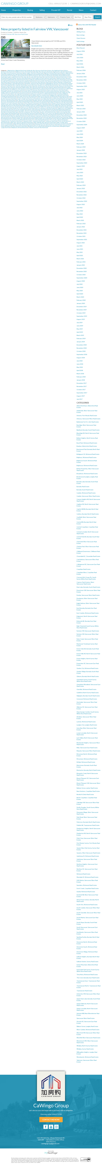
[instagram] (56, 1127)
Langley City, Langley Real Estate (87, 725)
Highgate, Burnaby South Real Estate (88, 696)
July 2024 (79, 131)
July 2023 (79, 169)
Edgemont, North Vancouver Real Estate (22, 88)
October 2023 (81, 160)
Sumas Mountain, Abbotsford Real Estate (63, 118)
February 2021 (81, 262)
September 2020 (82, 278)
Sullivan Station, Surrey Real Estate (87, 961)
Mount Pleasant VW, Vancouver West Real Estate (60, 103)
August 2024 (81, 128)
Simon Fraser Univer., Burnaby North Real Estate (54, 113)
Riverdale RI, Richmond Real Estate (87, 877)
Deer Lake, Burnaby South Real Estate (88, 587)
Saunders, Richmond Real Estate (87, 885)
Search (97, 17)
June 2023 (80, 172)
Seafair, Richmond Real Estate (86, 891)
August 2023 (81, 166)
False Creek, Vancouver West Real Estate (57, 90)
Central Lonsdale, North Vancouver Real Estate (47, 81)
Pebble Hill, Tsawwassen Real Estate (88, 825)
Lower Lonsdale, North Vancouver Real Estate (29, 99)
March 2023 (80, 182)
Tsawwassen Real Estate (84, 991)
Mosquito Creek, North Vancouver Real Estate (12, 103)
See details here (36, 46)
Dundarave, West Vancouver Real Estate (11, 87)
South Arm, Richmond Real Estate (87, 904)
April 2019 (80, 332)
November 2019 (82, 310)
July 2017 (79, 399)
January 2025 (81, 112)
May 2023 (80, 175)
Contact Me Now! (51, 1120)
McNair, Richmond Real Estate (86, 762)
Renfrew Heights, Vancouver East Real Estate (27, 110)
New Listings (81, 35)
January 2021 (81, 265)
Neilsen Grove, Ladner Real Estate (87, 788)
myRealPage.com (51, 1153)
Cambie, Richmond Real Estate (86, 493)
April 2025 (80, 102)
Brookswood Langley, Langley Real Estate (11, 77)
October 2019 (81, 313)
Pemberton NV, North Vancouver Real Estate (24, 108)
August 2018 (81, 357)
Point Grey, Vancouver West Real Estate (45, 108)
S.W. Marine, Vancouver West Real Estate (29, 112)
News (81, 10)
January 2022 (81, 227)
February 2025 (81, 108)
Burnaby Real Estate (83, 486)
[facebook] (45, 1127)
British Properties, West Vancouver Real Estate (41, 75)
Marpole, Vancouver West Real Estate (88, 751)
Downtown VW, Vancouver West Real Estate (43, 86)
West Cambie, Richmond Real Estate (88, 1029)
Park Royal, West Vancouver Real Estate (11, 106)
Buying (30, 10)
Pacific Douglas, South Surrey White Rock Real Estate (36, 105)
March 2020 (80, 297)
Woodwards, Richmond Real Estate (87, 1057)
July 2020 (79, 284)
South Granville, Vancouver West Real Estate (45, 114)
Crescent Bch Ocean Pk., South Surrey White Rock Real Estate (86, 578)
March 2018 (80, 373)
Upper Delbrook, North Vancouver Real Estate (44, 122)
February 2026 (81, 70)
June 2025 (80, 96)
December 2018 (82, 345)
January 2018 (81, 380)
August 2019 (81, 319)
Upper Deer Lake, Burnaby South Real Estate (21, 122)
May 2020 (80, 290)
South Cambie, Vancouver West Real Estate (23, 114)
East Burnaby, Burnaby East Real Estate (54, 87)
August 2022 (81, 204)
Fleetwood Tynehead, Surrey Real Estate (11, 91)
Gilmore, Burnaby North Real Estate (88, 676)
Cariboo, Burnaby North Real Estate (88, 514)
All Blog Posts (81, 32)
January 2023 (81, 188)
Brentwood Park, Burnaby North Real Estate (16, 74)
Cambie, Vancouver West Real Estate (88, 496)
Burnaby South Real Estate (85, 490)
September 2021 (82, 239)
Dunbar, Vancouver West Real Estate (88, 595)
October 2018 (81, 351)
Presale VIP (55, 10)
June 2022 (80, 211)
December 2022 (82, 191)
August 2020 (81, 281)
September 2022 (82, 201)
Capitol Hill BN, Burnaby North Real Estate (17, 79)
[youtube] (51, 1127)
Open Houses (81, 38)
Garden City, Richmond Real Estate (87, 668)
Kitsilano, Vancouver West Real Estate (26, 97)
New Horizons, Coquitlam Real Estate (88, 791)
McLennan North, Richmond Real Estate (62, 100)
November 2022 (82, 195)
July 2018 (79, 361)
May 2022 (80, 214)
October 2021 (81, 236)
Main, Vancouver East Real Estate (87, 747)
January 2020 (81, 303)
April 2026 (80, 64)
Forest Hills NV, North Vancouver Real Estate (55, 91)
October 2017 (81, 389)
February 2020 (81, 300)
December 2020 (82, 268)
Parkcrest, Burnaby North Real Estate (88, 822)
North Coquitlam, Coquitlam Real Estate (61, 104)
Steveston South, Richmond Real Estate (53, 117)
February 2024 (81, 147)
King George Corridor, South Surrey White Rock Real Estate (88, 712)
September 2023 (82, 163)
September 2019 (82, 316)
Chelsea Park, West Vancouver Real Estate (41, 82)
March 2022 (80, 220)
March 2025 (80, 105)
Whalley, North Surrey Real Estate (87, 1046)
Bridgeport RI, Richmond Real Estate (88, 454)
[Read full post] (15, 49)
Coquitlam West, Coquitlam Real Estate (17, 84)
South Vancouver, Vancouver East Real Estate (38, 116)
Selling (42, 10)
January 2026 (81, 73)
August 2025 (81, 89)
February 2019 (81, 338)
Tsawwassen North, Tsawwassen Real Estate (34, 121)
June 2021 (80, 249)
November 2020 (82, 271)
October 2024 (81, 121)
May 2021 (80, 252)
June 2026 (80, 57)
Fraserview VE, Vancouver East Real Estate (29, 92)
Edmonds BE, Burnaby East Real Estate (42, 88)
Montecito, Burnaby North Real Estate (88, 770)
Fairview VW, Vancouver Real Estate (88, 631)
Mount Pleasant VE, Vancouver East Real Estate (36, 103)
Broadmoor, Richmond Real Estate (87, 473)
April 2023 (80, 179)
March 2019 (80, 335)
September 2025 (82, 86)
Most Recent (81, 48)
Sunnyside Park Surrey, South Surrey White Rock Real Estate (88, 970)
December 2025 (82, 77)
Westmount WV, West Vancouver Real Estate (16, 126)
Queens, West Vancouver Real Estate (88, 853)
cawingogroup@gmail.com (85, 3)
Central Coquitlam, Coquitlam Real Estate (25, 81)
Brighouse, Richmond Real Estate (87, 465)
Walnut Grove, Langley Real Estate (87, 1026)
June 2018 (80, 364)
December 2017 (82, 383)
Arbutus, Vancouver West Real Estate (88, 419)
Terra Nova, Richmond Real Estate (87, 974)
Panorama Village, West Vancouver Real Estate (61, 105)
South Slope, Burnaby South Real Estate (17, 116)
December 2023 (82, 153)
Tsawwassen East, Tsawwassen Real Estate (11, 121)
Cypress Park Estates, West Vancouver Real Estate (85, 583)
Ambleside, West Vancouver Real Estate (37, 70)
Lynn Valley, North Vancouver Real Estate (51, 99)
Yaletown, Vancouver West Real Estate (38, 127)
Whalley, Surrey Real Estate (85, 1049)
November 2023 (82, 156)
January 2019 (81, 342)
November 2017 (82, 386)
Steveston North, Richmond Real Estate (33, 117)
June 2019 (80, 326)
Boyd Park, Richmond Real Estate (87, 443)
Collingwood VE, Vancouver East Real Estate (56, 83)
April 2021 (80, 255)
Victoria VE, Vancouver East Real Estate (59, 123)
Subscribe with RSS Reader (87, 25)
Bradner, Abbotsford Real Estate (87, 446)
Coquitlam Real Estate (83, 569)
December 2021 (82, 230)
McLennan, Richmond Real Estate (87, 759)
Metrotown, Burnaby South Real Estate (43, 101)
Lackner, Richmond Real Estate (86, 722)
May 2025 (80, 99)
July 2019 (79, 322)
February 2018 (81, 377)
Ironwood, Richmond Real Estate (87, 699)
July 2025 (79, 92)
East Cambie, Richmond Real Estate (88, 613)
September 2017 (82, 393)
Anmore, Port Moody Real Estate (87, 415)
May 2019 (80, 329)
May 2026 (80, 61)
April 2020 (80, 294)
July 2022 (79, 207)
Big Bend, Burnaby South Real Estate (88, 430)
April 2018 (80, 370)
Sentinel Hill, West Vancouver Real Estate (30, 113)
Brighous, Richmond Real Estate (86, 457)
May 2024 (80, 137)
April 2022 (80, 217)
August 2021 (81, 243)
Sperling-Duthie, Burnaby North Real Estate (12, 117)
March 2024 (80, 144)
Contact (93, 10)
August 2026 (81, 51)
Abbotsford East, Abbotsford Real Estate (17, 70)
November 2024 (82, 118)
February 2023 (81, 185)
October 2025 (81, 83)
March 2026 (80, 67)
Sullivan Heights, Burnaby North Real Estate (23, 118)
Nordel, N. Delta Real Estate (85, 794)
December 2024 (82, 115)
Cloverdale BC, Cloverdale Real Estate (88, 556)
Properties (16, 10)
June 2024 (80, 134)
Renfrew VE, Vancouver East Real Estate (49, 110)
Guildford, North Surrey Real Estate (88, 692)
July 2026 (79, 54)
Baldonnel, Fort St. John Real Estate (88, 422)
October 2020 (81, 274)
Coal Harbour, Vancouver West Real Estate (34, 83)
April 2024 (80, 140)
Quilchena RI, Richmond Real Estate (88, 856)
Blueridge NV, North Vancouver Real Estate (12, 73)
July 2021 (79, 246)
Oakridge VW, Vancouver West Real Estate (11, 105)
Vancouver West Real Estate (86, 1018)
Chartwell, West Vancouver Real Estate (20, 82)
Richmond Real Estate (83, 874)
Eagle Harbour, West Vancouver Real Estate (33, 87)
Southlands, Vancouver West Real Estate (60, 116)
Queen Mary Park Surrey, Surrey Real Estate (16, 109)
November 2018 (82, 348)
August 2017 (81, 396)
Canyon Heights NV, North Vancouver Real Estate (43, 78)
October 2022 (81, 198)
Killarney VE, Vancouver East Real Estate (48, 96)
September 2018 (82, 354)
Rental (69, 10)
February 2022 (81, 223)
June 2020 (80, 287)
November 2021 (82, 233)
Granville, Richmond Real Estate (86, 689)
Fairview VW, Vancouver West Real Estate (36, 90)
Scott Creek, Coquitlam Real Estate (88, 888)
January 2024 (81, 150)
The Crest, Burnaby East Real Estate (88, 978)
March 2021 (80, 258)
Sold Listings (80, 41)
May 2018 (80, 367)
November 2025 (82, 80)
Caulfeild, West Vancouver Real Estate (56, 79)
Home (3, 10)
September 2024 (82, 124)
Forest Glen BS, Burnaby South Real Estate (32, 91)
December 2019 (82, 306)
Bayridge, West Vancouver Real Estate (43, 71)
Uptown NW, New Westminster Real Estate (23, 123)
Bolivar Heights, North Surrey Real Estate (33, 73)
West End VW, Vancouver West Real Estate (44, 125)
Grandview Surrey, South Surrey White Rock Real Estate (86, 680)
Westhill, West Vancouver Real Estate (88, 1037)
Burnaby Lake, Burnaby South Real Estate (32, 77)
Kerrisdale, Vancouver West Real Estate (27, 96)
